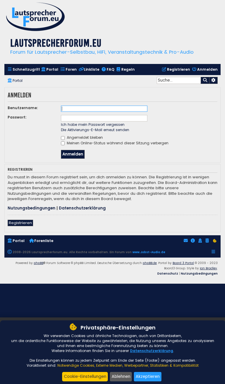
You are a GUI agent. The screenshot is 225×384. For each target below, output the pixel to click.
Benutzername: (23, 107)
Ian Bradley (208, 268)
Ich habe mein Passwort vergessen (93, 124)
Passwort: (17, 117)
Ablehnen (121, 376)
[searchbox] (179, 80)
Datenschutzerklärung (82, 208)
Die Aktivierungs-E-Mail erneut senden (95, 130)
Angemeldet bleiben (84, 137)
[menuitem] (23, 70)
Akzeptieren (148, 376)
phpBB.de (150, 263)
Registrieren (20, 223)
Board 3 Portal (183, 263)
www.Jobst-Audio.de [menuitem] (148, 252)
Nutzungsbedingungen (31, 208)
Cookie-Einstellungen (85, 376)
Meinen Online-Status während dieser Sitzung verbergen (117, 143)
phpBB (38, 263)
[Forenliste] (35, 17)
